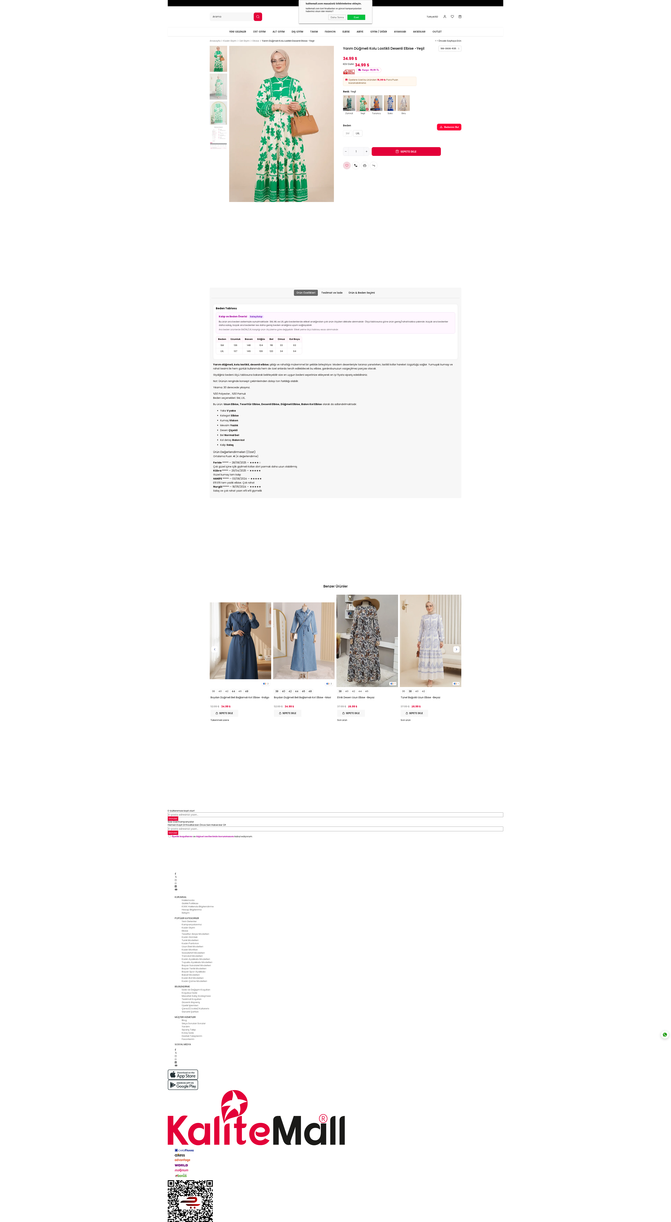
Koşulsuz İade (189, 992)
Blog (184, 1020)
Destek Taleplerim (192, 1035)
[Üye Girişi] (444, 16)
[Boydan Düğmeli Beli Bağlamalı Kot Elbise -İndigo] (240, 641)
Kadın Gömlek (189, 937)
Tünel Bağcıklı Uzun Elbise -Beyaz (420, 697)
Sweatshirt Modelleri (193, 952)
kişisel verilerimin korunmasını (215, 836)
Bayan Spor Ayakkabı (193, 971)
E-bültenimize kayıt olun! (181, 810)
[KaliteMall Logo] (335, 1117)
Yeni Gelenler (189, 921)
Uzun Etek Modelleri (192, 946)
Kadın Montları (190, 949)
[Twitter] (176, 876)
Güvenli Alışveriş (191, 1002)
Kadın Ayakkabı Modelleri (196, 959)
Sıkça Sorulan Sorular (194, 1023)
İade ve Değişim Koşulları (196, 989)
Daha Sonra (337, 17)
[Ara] (258, 17)
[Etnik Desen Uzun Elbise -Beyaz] (367, 641)
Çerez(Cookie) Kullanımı (195, 1008)
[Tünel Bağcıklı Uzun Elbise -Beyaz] (430, 641)
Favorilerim (188, 1039)
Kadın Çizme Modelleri (194, 981)
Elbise (185, 930)
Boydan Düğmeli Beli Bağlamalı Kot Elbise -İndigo (240, 697)
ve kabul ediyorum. (212, 836)
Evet (356, 17)
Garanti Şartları (190, 1011)
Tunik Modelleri (190, 940)
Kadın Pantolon (190, 943)
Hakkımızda (188, 900)
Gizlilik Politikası (190, 903)
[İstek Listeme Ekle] (365, 165)
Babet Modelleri (191, 974)
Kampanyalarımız (192, 924)
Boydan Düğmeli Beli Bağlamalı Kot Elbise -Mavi (302, 697)
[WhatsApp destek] (665, 1035)
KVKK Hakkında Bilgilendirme (198, 906)
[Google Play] (335, 1085)
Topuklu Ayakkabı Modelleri (197, 962)
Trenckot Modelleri (192, 955)
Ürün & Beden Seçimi (362, 292)
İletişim (186, 912)
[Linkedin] (176, 886)
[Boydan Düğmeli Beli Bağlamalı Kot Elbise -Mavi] (304, 641)
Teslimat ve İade (331, 292)
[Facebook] (175, 873)
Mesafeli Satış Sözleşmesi (196, 995)
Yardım (186, 1026)
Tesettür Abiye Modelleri (195, 933)
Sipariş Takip (189, 1029)
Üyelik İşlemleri (190, 1005)
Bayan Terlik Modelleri (194, 968)
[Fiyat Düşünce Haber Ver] (373, 165)
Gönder (173, 818)
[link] (450, 48)
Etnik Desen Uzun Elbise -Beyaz (355, 697)
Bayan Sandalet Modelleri (196, 965)
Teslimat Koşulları (191, 999)
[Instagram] (176, 880)
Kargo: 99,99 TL (370, 70)
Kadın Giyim (188, 927)
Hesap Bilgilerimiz (192, 909)
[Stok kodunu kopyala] (458, 48)
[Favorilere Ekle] (347, 165)
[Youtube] (176, 889)
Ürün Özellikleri (306, 292)
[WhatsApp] (176, 883)
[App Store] (335, 1074)
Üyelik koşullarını (182, 836)
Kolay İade (188, 1032)
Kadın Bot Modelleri (193, 977)
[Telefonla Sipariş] (356, 165)
